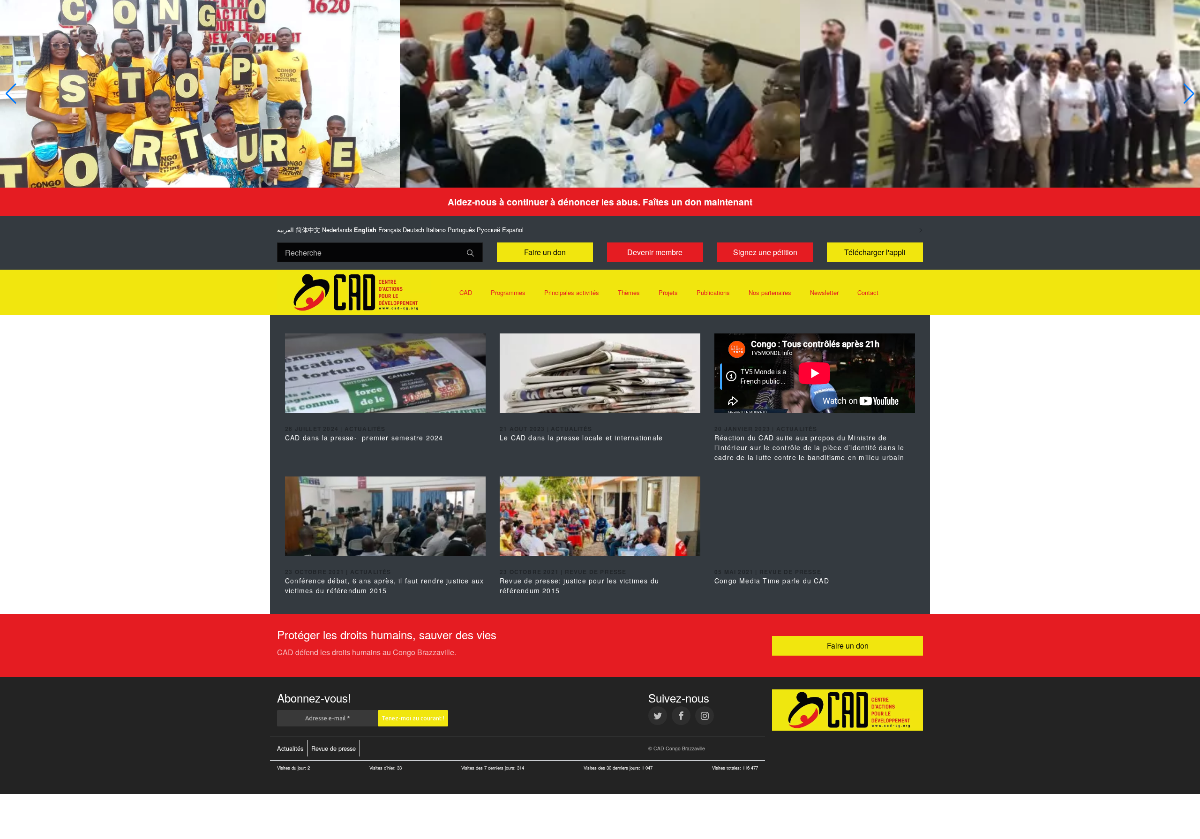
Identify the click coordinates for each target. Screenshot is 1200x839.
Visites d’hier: (383, 767)
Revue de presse (333, 748)
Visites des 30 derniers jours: (613, 767)
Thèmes (629, 292)
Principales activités (571, 292)
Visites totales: (727, 767)
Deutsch (413, 229)
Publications (713, 292)
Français (389, 229)
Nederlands (337, 229)
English (365, 230)
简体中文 (308, 229)
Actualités (290, 748)
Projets (668, 292)
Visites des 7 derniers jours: (489, 767)
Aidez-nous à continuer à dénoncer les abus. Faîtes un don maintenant (600, 201)
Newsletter (824, 292)
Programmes (508, 292)
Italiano (436, 229)
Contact (867, 292)
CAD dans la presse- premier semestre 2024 (364, 437)
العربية (285, 229)
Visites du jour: (292, 767)
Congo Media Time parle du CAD (771, 580)
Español (513, 229)
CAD (465, 292)
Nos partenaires (770, 292)
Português (461, 229)
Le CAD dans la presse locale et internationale (581, 437)
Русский (488, 229)
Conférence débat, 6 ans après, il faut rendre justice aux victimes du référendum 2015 (384, 585)
